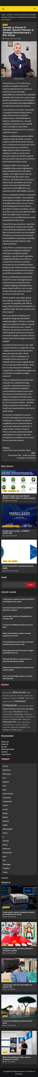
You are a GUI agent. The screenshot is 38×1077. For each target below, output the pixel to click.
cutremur (31, 706)
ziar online (13, 729)
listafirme (25, 711)
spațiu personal (14, 727)
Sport (5, 856)
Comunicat (10, 705)
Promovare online (16, 719)
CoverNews (29, 1071)
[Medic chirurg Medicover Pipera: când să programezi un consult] (19, 1043)
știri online (19, 729)
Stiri (18, 491)
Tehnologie (7, 864)
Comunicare (20, 701)
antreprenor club (28, 695)
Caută (4, 577)
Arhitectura (7, 774)
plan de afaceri (28, 716)
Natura (5, 845)
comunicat (7, 38)
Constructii (7, 797)
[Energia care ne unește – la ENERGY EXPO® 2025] (19, 516)
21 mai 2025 (14, 500)
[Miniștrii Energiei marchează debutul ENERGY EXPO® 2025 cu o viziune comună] (19, 481)
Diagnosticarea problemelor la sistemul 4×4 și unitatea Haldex (18, 669)
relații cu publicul (26, 722)
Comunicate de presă (22, 705)
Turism (5, 872)
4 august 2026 (12, 916)
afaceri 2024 (6, 695)
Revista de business (7, 749)
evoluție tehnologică (7, 711)
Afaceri (5, 24)
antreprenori (6, 698)
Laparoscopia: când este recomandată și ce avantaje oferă (17, 617)
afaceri (28, 692)
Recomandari (12, 491)
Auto (4, 786)
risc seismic (18, 724)
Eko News (30, 709)
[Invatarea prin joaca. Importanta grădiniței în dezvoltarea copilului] (19, 934)
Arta (10, 561)
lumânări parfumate (8, 714)
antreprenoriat (14, 698)
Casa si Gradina (8, 793)
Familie (16, 526)
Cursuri (5, 809)
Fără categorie (18, 711)
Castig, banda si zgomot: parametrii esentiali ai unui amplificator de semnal (18, 600)
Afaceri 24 (4, 744)
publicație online (26, 719)
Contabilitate (7, 801)
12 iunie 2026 (12, 1025)
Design (5, 813)
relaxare (19, 722)
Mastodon (4, 878)
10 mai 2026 (12, 1061)
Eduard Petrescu (9, 709)
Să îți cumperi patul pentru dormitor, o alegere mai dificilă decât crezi (18, 652)
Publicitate (6, 848)
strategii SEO (22, 727)
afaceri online (13, 695)
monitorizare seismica (8, 716)
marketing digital (18, 714)
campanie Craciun (29, 698)
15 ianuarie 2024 (16, 38)
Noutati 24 (5, 741)
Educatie (11, 526)
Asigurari (6, 782)
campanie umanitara (8, 701)
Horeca (5, 833)
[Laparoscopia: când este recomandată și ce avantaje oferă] (19, 970)
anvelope (21, 698)
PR (33, 716)
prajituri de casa (7, 719)
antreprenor (20, 695)
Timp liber (6, 868)
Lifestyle (6, 841)
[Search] (34, 8)
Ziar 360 (4, 746)
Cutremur (4, 751)
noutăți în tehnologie (19, 716)
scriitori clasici (25, 724)
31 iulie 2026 (12, 989)
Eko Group (21, 709)
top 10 (28, 727)
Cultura (5, 805)
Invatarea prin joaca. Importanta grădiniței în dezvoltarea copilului (18, 609)
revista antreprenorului (9, 724)
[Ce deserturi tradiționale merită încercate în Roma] (19, 1006)
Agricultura (7, 770)
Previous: (17, 449)
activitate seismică (7, 692)
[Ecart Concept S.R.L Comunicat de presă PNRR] (19, 552)
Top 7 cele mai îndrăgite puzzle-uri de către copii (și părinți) (17, 677)
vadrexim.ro (6, 729)
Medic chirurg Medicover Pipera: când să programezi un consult (16, 634)
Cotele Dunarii (6, 754)
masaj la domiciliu (28, 714)
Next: (21, 455)
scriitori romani (6, 727)
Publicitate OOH (9, 722)
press (5, 916)
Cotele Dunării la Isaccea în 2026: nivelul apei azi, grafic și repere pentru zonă (18, 643)
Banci (5, 790)
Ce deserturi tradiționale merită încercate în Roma (18, 626)
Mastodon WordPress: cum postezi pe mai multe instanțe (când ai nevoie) (17, 660)
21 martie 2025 (14, 570)
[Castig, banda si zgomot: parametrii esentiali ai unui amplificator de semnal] (19, 898)
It (3, 837)
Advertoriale (19, 692)
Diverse (5, 817)
